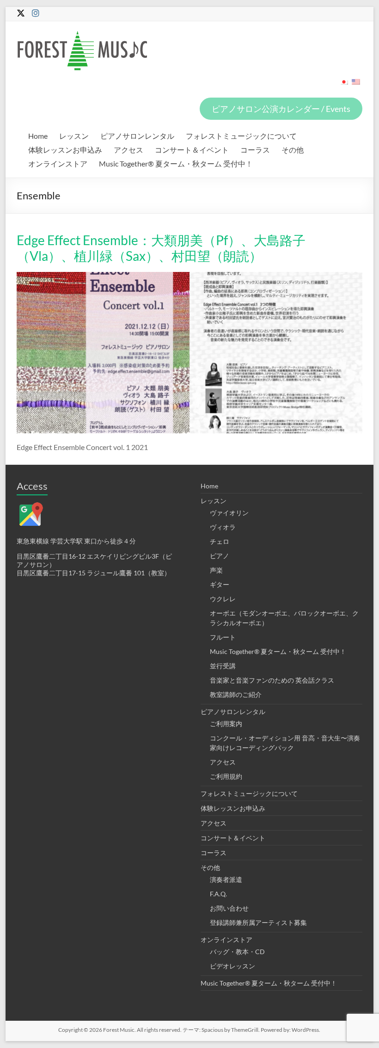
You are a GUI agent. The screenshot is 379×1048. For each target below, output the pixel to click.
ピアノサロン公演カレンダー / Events (281, 109)
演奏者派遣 (226, 879)
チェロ (219, 541)
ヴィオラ (223, 527)
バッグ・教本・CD (237, 952)
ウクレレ (223, 599)
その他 (292, 149)
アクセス (128, 149)
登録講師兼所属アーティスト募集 (258, 922)
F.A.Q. (218, 894)
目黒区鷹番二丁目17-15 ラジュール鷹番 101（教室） (94, 573)
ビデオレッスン (232, 966)
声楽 (216, 570)
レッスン (74, 135)
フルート (223, 637)
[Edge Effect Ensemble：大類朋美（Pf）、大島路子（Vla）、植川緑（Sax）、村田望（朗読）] (189, 276)
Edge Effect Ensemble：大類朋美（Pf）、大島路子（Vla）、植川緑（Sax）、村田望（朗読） (161, 248)
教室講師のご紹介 (236, 694)
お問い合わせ (229, 908)
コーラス (255, 149)
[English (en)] (356, 84)
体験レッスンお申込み (65, 149)
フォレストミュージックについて (241, 135)
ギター (219, 584)
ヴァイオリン (229, 513)
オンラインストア (57, 163)
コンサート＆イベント (192, 149)
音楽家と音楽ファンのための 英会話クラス (272, 680)
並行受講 (223, 666)
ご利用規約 (226, 776)
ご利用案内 (226, 723)
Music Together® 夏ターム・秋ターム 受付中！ (176, 163)
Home (38, 135)
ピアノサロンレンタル (137, 135)
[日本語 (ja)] (344, 84)
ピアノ (219, 556)
